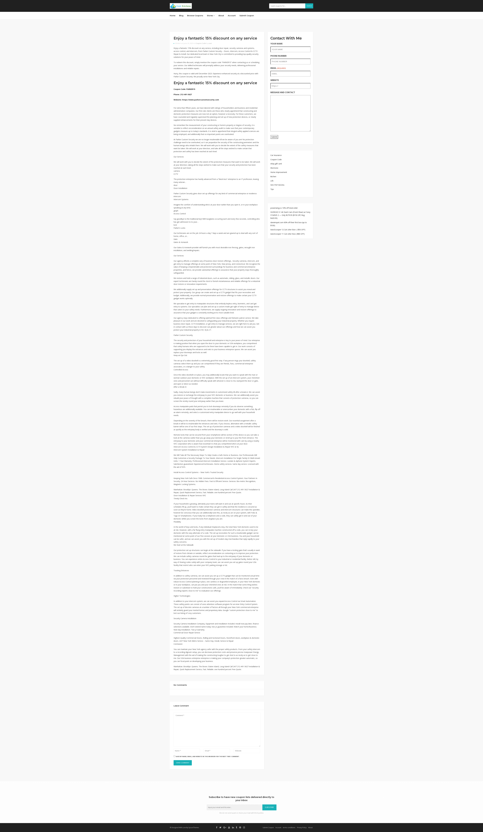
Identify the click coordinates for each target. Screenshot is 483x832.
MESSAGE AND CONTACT (282, 92)
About (221, 15)
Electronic (274, 168)
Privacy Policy (302, 827)
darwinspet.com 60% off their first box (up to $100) (288, 224)
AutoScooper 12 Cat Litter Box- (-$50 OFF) (287, 229)
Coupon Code (200, 43)
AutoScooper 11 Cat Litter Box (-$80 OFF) (287, 234)
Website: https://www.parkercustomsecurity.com (196, 100)
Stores (210, 15)
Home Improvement (278, 172)
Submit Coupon (246, 15)
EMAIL (278, 68)
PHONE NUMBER (278, 55)
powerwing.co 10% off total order (284, 208)
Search (309, 6)
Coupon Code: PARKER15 (184, 89)
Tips (272, 189)
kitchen (273, 176)
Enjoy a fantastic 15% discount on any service (215, 38)
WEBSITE (274, 80)
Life (271, 181)
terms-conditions (289, 827)
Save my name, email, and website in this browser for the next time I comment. (207, 756)
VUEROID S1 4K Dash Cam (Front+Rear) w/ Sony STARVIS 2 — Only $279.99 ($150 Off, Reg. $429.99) (290, 215)
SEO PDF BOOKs (277, 185)
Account (232, 15)
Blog (181, 15)
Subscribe (269, 807)
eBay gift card (276, 163)
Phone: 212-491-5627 (183, 94)
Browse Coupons (195, 15)
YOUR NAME (276, 43)
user (210, 43)
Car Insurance (276, 155)
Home (172, 15)
